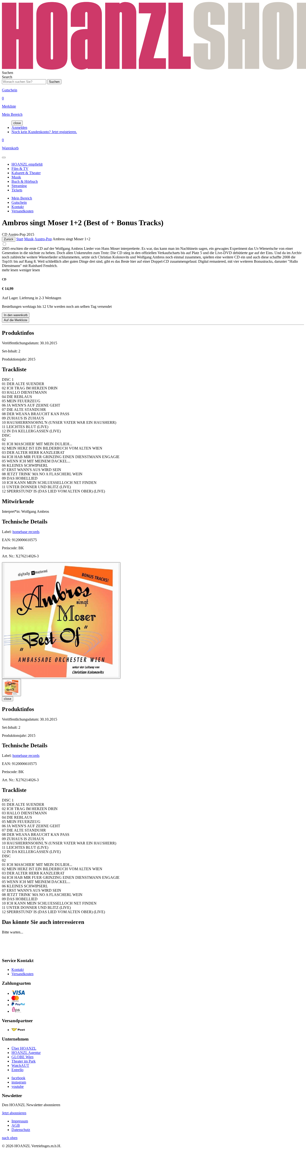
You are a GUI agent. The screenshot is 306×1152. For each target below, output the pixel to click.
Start (19, 239)
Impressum (19, 1121)
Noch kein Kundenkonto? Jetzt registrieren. (44, 132)
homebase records (25, 532)
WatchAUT (20, 1065)
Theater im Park (23, 1061)
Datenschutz (20, 1130)
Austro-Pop (43, 239)
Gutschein (19, 202)
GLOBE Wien (22, 1057)
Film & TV (19, 169)
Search (7, 77)
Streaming (19, 186)
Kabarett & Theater (26, 173)
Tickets (16, 190)
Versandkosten (22, 211)
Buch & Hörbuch (24, 181)
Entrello (17, 1070)
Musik (16, 177)
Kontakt (17, 207)
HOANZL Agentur (26, 1053)
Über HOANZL (23, 1048)
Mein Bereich (21, 198)
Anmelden (19, 128)
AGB (15, 1125)
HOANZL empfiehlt (27, 164)
